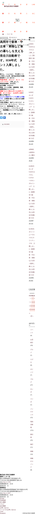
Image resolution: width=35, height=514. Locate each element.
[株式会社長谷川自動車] (10, 4)
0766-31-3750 (7, 482)
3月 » (31, 316)
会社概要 (3, 506)
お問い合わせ (20, 6)
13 (34, 302)
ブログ (2, 504)
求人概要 (26, 6)
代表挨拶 (3, 500)
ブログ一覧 (9, 34)
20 (34, 305)
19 (33, 305)
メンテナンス (31, 411)
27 (34, 309)
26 (33, 309)
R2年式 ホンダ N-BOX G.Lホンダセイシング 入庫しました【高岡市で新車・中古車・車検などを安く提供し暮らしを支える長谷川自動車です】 (32, 115)
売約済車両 (4, 38)
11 (32, 302)
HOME (2, 498)
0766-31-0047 (7, 493)
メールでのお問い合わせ (8, 509)
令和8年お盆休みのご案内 (32, 152)
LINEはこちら (33, 6)
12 (33, 302)
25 (32, 309)
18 (32, 305)
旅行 (31, 444)
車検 (31, 451)
